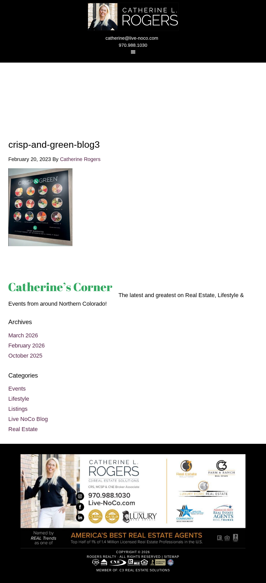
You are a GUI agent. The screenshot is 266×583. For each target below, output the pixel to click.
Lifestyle (18, 399)
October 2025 (25, 355)
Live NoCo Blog (28, 419)
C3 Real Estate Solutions (144, 570)
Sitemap (171, 557)
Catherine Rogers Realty (133, 17)
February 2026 (26, 345)
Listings (18, 409)
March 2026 (23, 335)
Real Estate (23, 429)
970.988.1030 (133, 45)
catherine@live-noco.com (131, 38)
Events (17, 388)
